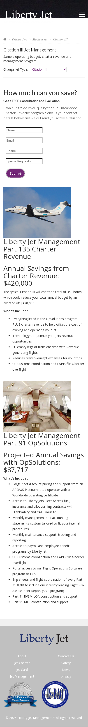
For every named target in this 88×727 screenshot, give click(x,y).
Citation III (60, 39)
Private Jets (19, 39)
